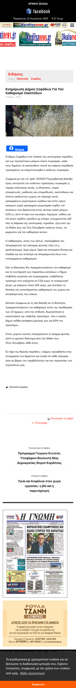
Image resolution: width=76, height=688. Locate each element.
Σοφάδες (36, 78)
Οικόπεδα (22, 78)
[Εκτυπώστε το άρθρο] (48, 418)
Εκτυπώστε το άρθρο (62, 418)
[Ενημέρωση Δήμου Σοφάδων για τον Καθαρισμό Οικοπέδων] (39, 120)
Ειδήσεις (15, 74)
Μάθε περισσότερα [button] (32, 673)
